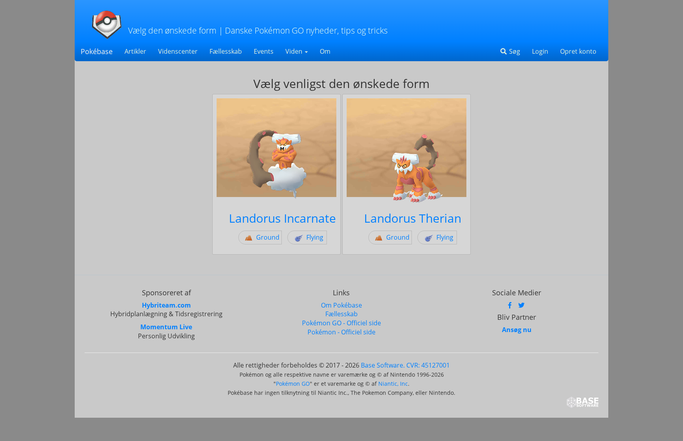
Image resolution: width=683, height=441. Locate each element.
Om (325, 51)
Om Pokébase (341, 305)
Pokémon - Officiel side (341, 332)
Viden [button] (294, 51)
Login (540, 51)
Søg (514, 51)
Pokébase (97, 51)
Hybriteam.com (166, 305)
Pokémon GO (293, 383)
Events (264, 51)
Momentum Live (166, 327)
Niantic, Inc (393, 383)
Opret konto (578, 51)
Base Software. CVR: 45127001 (405, 365)
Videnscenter (178, 51)
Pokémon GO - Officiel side (341, 323)
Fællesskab (225, 51)
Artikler (135, 51)
